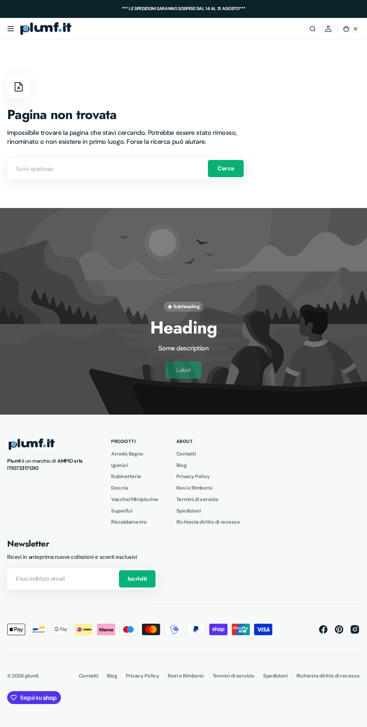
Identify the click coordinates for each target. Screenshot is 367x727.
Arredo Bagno (127, 453)
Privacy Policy (193, 476)
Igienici (119, 465)
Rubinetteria (126, 476)
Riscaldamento (129, 522)
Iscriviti (137, 578)
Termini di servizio (197, 499)
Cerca (226, 168)
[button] (11, 29)
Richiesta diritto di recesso (208, 522)
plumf (31, 675)
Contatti (186, 453)
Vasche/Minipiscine (134, 499)
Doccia (119, 488)
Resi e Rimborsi (194, 488)
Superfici (122, 511)
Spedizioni (188, 511)
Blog (181, 465)
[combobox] (126, 168)
